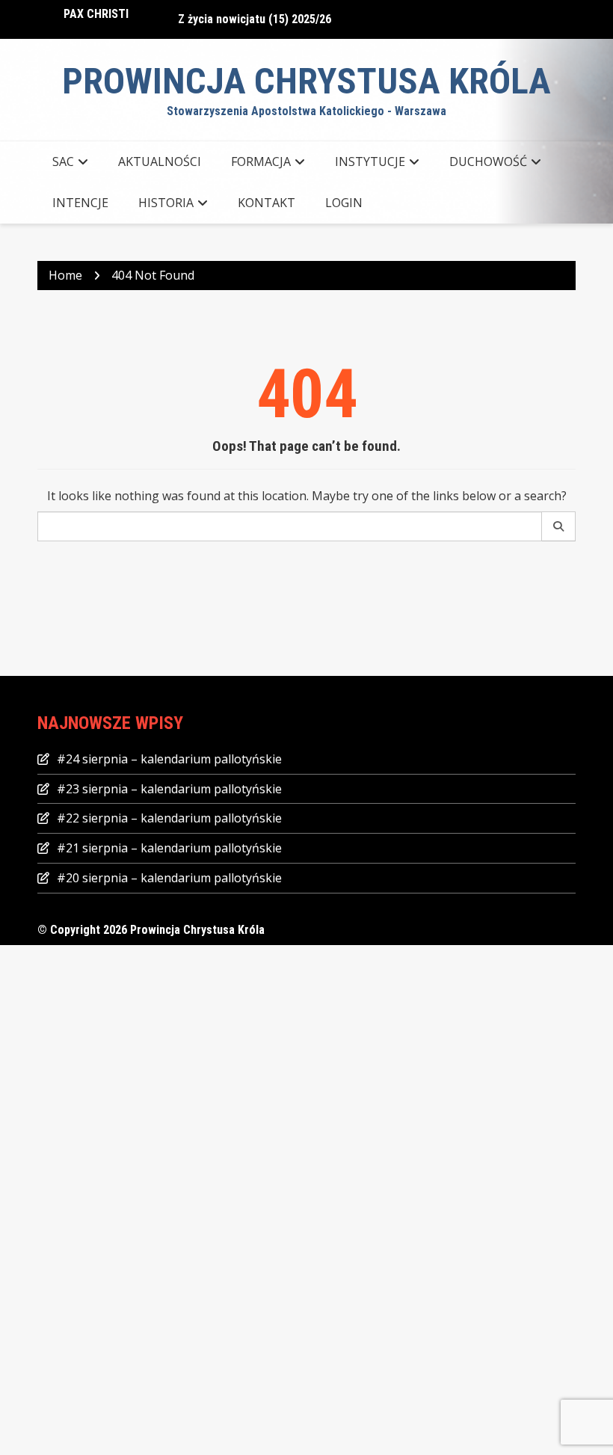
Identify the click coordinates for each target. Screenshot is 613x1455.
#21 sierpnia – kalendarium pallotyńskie (169, 848)
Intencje (80, 202)
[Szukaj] (559, 526)
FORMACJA (261, 161)
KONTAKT (266, 202)
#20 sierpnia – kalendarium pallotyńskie (169, 878)
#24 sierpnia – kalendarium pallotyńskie (169, 759)
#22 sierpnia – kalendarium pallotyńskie (169, 818)
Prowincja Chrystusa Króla (306, 81)
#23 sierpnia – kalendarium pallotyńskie (169, 789)
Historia (166, 202)
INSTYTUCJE (370, 161)
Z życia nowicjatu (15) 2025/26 (254, 16)
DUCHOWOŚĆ (488, 161)
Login (344, 202)
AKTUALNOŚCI (159, 161)
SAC (63, 161)
